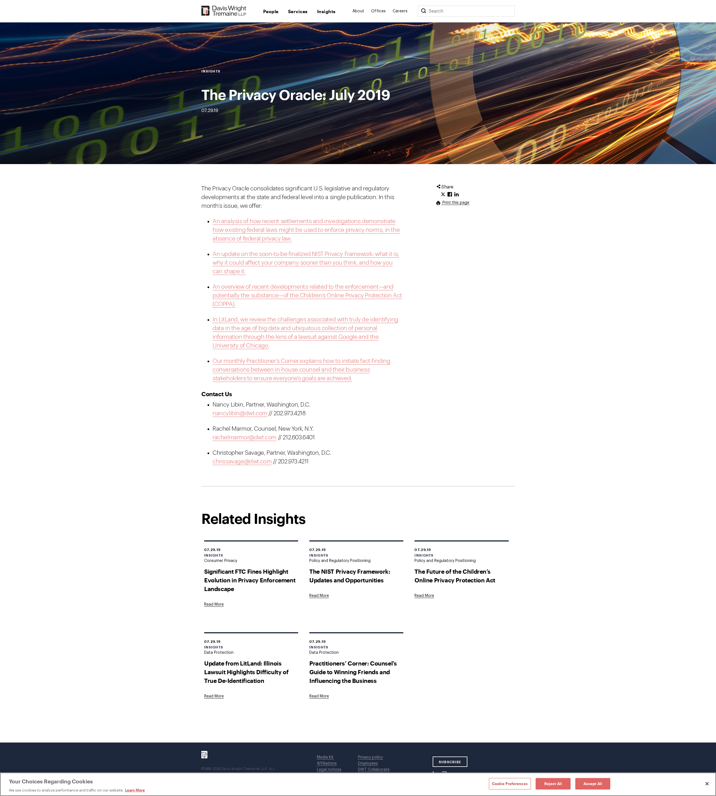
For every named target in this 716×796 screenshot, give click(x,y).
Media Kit (325, 757)
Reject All (553, 783)
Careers (400, 11)
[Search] (423, 11)
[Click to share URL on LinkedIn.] (456, 194)
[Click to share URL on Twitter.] (443, 194)
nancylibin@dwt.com (240, 413)
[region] (358, 784)
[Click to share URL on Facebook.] (449, 194)
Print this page (455, 203)
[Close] (707, 784)
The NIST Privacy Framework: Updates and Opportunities (349, 575)
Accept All (592, 783)
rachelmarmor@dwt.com (245, 437)
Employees (368, 763)
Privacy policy (370, 757)
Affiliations (327, 763)
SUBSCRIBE (450, 762)
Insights (326, 11)
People (271, 11)
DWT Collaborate (374, 770)
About (358, 11)
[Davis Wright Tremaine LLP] (223, 11)
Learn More (135, 790)
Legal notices (329, 770)
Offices (378, 11)
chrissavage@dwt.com (242, 461)
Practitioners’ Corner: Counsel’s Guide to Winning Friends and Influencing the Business (353, 672)
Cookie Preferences (510, 783)
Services (298, 11)
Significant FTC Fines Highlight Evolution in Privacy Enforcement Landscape (249, 580)
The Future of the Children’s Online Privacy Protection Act (454, 575)
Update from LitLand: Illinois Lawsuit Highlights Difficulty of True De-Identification (246, 672)
